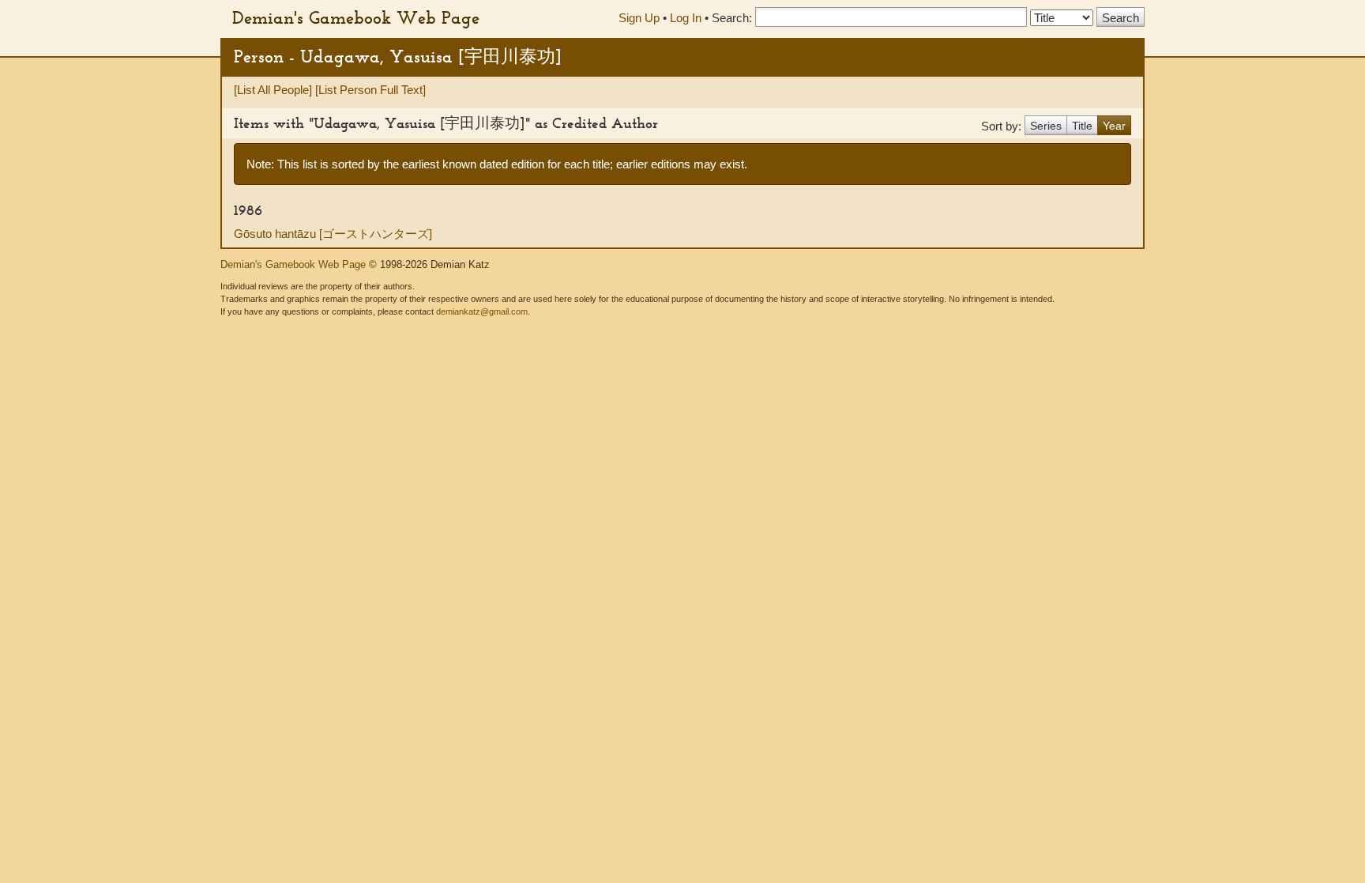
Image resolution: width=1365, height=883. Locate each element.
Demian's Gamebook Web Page (355, 17)
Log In (685, 18)
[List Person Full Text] (370, 89)
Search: (732, 18)
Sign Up (639, 18)
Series (1046, 125)
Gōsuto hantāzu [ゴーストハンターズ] (333, 233)
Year (1114, 125)
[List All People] (273, 89)
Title (1082, 125)
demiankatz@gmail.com (482, 311)
